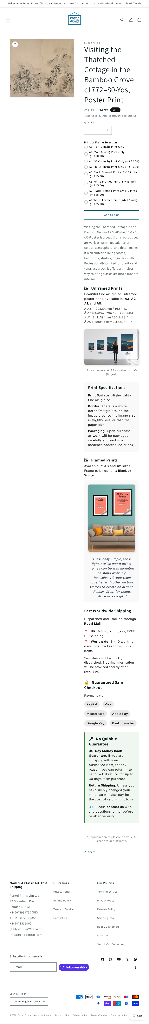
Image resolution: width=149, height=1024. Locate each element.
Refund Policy (62, 900)
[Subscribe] (52, 967)
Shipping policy (119, 1015)
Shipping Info (105, 918)
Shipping (106, 115)
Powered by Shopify (41, 1015)
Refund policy (62, 1015)
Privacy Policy (61, 891)
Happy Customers (108, 926)
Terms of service (99, 1015)
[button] (8, 19)
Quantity (89, 122)
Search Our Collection (111, 944)
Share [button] (91, 852)
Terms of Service (63, 909)
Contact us (60, 918)
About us (103, 935)
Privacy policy (80, 1015)
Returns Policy (106, 909)
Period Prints (24, 1015)
